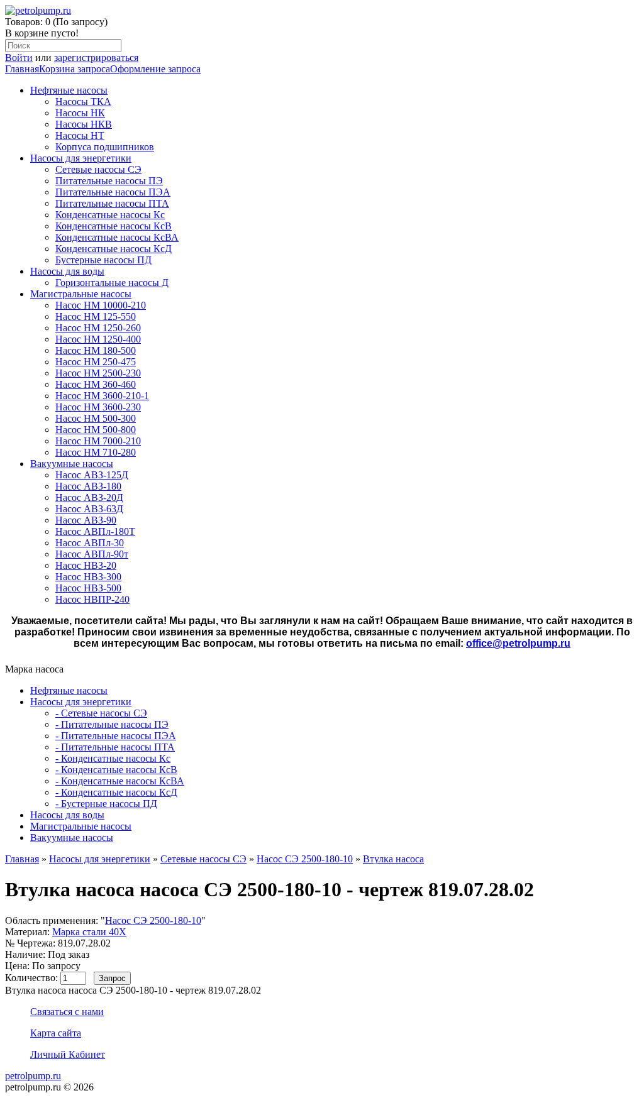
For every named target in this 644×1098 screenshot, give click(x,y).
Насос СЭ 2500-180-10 (305, 859)
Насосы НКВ (83, 124)
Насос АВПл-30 (89, 542)
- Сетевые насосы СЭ (101, 713)
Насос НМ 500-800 (95, 429)
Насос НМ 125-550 (95, 316)
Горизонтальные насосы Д (112, 282)
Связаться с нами (67, 1011)
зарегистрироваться (96, 57)
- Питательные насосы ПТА (115, 747)
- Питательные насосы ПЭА (115, 735)
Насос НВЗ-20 (85, 565)
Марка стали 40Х (89, 931)
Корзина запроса (74, 68)
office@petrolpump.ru (518, 643)
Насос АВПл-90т (91, 554)
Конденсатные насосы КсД (113, 248)
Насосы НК (80, 112)
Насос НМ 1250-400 (98, 339)
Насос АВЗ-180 (88, 486)
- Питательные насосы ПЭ (112, 724)
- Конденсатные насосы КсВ (116, 769)
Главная (22, 68)
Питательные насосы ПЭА (112, 192)
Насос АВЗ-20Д (89, 497)
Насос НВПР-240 (92, 599)
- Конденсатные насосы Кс (112, 758)
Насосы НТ (79, 135)
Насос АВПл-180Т (95, 531)
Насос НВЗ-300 (88, 576)
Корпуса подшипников (104, 146)
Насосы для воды (67, 271)
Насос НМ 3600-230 (98, 407)
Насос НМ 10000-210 (100, 305)
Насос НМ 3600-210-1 (102, 395)
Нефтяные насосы (69, 90)
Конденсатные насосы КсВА (117, 237)
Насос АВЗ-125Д (91, 474)
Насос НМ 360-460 (95, 384)
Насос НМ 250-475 (95, 361)
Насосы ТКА (83, 101)
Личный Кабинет (67, 1054)
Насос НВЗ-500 (88, 588)
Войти (19, 57)
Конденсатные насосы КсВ (113, 226)
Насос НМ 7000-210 (98, 441)
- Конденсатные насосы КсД (116, 792)
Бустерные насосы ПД (103, 260)
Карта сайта (55, 1033)
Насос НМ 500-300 (95, 418)
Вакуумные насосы (71, 463)
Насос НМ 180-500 (95, 350)
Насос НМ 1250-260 (98, 327)
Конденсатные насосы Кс (110, 214)
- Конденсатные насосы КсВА (119, 781)
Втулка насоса (393, 859)
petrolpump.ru (33, 1075)
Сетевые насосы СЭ (98, 169)
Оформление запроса (155, 68)
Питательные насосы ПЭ (109, 180)
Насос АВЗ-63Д (89, 508)
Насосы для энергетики (80, 158)
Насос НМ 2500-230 (98, 373)
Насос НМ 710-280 (95, 452)
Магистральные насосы (80, 293)
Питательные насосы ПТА (112, 203)
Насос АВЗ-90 (85, 520)
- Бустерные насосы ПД (106, 803)
